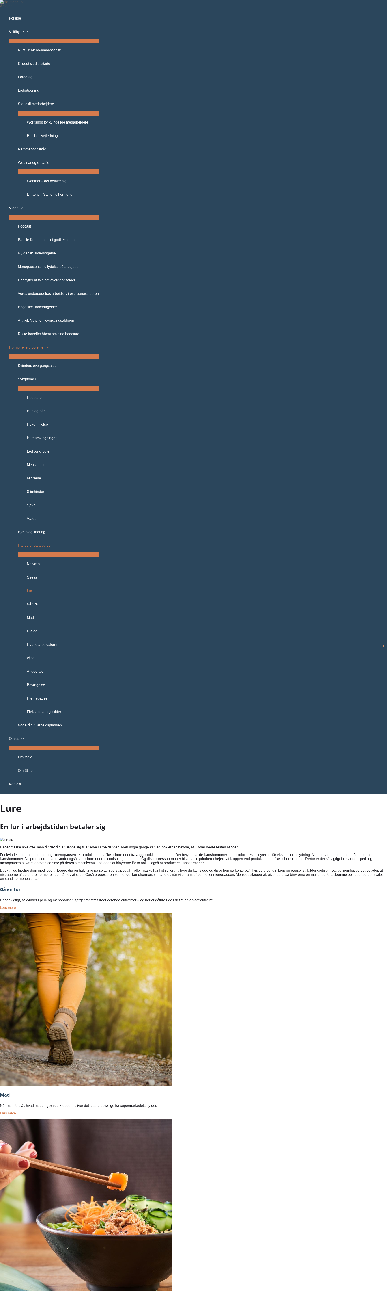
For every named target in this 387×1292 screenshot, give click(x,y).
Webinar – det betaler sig (47, 181)
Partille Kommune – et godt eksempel (47, 240)
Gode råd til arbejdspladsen (40, 725)
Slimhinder (35, 492)
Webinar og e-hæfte (33, 163)
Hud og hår (36, 411)
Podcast (24, 226)
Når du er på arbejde (34, 545)
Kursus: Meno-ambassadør (39, 50)
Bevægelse (36, 685)
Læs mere (8, 908)
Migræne (34, 478)
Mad (30, 618)
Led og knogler (39, 451)
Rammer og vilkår (32, 149)
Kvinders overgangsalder (38, 366)
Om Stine (25, 770)
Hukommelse (37, 424)
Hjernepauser (38, 698)
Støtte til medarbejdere (36, 104)
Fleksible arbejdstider (44, 712)
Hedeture (34, 397)
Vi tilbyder (17, 32)
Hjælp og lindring (31, 532)
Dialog (32, 631)
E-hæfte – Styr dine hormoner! (50, 194)
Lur (29, 591)
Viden (13, 208)
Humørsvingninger (41, 438)
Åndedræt (35, 671)
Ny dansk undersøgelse (37, 253)
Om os (14, 739)
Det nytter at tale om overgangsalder (46, 280)
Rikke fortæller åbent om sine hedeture (48, 334)
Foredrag (25, 77)
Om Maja (25, 757)
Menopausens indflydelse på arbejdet (47, 267)
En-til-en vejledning (42, 136)
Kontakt (15, 784)
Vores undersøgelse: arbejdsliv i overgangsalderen (58, 293)
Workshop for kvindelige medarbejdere (57, 122)
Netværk (33, 564)
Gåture (32, 604)
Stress (32, 577)
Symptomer (27, 379)
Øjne (30, 658)
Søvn (31, 505)
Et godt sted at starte (34, 63)
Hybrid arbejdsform (42, 644)
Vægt (31, 518)
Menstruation (37, 465)
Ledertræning (28, 90)
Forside (15, 18)
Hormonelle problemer (27, 347)
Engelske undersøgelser (37, 307)
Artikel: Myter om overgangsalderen (46, 320)
